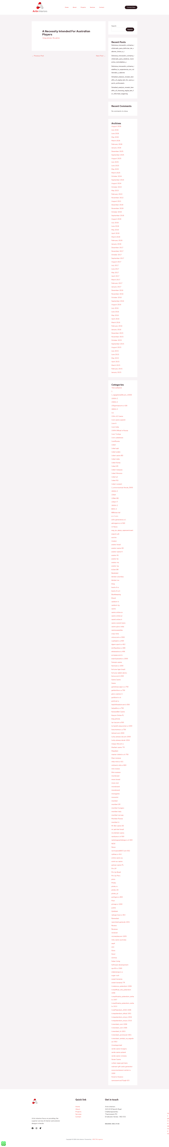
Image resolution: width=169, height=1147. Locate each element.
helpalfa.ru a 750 (117, 708)
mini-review (115, 769)
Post (113, 901)
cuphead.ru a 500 (117, 641)
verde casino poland (118, 1052)
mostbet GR (115, 804)
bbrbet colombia (117, 577)
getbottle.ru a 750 (118, 690)
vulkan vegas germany (119, 1063)
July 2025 (115, 162)
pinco (113, 879)
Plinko (113, 883)
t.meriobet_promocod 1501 (121, 1035)
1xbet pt (114, 477)
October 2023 (116, 187)
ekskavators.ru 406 (118, 651)
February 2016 (116, 326)
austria (113, 537)
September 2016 (117, 301)
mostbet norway (117, 815)
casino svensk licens (118, 623)
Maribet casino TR (118, 747)
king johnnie (47, 38)
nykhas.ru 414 (116, 854)
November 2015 (117, 337)
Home (66, 7)
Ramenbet (115, 918)
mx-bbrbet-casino (117, 833)
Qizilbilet (114, 911)
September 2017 (117, 258)
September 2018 (117, 215)
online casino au (117, 858)
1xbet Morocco (116, 473)
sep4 (113, 943)
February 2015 (116, 369)
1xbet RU (114, 480)
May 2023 (115, 190)
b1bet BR (114, 570)
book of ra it (115, 591)
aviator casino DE (117, 548)
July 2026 (115, 130)
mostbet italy (116, 811)
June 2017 (115, 269)
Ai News (114, 527)
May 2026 (115, 137)
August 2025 (116, 158)
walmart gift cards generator (121, 1067)
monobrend (115, 790)
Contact (101, 7)
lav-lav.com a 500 (117, 722)
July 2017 (115, 265)
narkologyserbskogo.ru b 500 (122, 840)
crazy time (115, 634)
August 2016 (116, 305)
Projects (83, 7)
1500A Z (114, 402)
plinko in (114, 886)
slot (112, 947)
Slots (113, 951)
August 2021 (116, 201)
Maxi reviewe (116, 758)
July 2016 (115, 308)
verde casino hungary (119, 1049)
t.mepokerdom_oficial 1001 (121, 1013)
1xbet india (115, 459)
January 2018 (116, 244)
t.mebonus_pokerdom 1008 (121, 986)
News (113, 847)
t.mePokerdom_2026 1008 (121, 1010)
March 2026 (115, 141)
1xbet (113, 445)
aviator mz (115, 562)
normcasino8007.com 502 (120, 851)
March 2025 (115, 173)
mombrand (115, 776)
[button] (131, 7)
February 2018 (116, 240)
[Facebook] (32, 1128)
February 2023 (116, 194)
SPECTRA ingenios (97, 1139)
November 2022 (117, 198)
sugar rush (115, 975)
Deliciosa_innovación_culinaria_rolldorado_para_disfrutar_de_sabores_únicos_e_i (122, 48)
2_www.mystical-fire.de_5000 (122, 488)
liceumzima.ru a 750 (118, 730)
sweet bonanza (116, 979)
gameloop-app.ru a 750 (120, 687)
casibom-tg (115, 605)
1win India (115, 427)
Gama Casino (116, 680)
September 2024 (117, 180)
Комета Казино (117, 1077)
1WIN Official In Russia (119, 430)
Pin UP (113, 868)
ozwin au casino (117, 861)
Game (113, 683)
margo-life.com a (117, 744)
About (74, 7)
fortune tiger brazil (118, 669)
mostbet (114, 801)
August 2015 (116, 347)
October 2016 (116, 297)
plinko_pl (114, 893)
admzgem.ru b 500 (118, 523)
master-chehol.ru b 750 (120, 754)
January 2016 (116, 330)
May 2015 (115, 358)
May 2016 (115, 315)
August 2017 (116, 262)
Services (92, 7)
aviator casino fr (117, 552)
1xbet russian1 (116, 484)
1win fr (114, 423)
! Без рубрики (116, 388)
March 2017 (115, 280)
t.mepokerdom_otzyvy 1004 (121, 1017)
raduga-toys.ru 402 (118, 915)
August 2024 (116, 183)
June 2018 (115, 226)
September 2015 (117, 344)
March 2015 (115, 365)
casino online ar (116, 616)
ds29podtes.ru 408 (118, 648)
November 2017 (117, 251)
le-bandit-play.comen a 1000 (121, 726)
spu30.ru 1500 (116, 968)
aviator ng (115, 566)
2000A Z (114, 491)
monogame (115, 794)
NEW (113, 844)
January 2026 (116, 148)
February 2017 (116, 283)
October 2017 (116, 255)
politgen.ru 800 (117, 897)
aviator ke (114, 559)
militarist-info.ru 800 (118, 765)
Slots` (113, 954)
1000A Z (114, 398)
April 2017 (115, 276)
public (113, 908)
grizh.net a (115, 701)
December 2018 (117, 205)
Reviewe (114, 929)
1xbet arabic (115, 452)
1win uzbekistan (117, 438)
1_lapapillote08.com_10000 (121, 395)
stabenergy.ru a (117, 972)
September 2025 (117, 155)
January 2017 (116, 287)
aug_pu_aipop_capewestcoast (122, 530)
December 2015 (117, 333)
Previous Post (38, 56)
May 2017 (115, 273)
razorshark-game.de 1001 (120, 922)
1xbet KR (114, 466)
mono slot (115, 783)
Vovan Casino (116, 1059)
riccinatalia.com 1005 (119, 936)
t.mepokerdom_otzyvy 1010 (121, 1021)
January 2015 (116, 372)
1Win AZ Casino (117, 416)
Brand (113, 598)
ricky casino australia (118, 940)
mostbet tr (115, 822)
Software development (119, 965)
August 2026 (116, 126)
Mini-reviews (116, 772)
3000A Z (114, 505)
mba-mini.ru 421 (117, 762)
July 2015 (115, 351)
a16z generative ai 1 (118, 520)
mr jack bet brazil (117, 829)
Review (114, 926)
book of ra (115, 587)
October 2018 (116, 212)
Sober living (115, 961)
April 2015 (115, 362)
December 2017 (117, 248)
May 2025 (115, 169)
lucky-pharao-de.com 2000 (121, 737)
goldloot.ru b (116, 697)
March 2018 (115, 237)
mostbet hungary (117, 808)
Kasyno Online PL (117, 715)
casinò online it (116, 619)
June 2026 (115, 133)
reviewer (114, 933)
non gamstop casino (168, 1123)
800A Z (114, 509)
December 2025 (117, 151)
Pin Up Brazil (116, 872)
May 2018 (115, 230)
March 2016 (115, 322)
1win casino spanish (118, 420)
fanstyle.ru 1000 (117, 666)
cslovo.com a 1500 (118, 637)
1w (112, 413)
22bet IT (114, 502)
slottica (114, 958)
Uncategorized (116, 1045)
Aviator (114, 541)
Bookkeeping (116, 594)
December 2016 (117, 290)
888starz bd (115, 512)
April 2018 (115, 233)
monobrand (115, 787)
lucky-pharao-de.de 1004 (120, 740)
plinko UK (114, 890)
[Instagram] (36, 1128)
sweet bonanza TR (118, 983)
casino (113, 609)
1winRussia (115, 441)
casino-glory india (117, 627)
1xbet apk (115, 448)
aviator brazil (116, 545)
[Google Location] (40, 1128)
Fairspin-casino (116, 662)
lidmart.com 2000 (117, 733)
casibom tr (115, 602)
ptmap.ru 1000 (116, 904)
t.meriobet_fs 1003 (118, 1031)
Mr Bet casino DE (117, 826)
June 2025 (115, 166)
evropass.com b (116, 655)
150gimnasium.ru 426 (119, 406)
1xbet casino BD (117, 455)
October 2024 (116, 176)
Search (113, 26)
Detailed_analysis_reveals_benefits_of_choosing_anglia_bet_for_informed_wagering (122, 90)
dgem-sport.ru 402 (118, 644)
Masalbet (114, 751)
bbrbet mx (115, 580)
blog (113, 584)
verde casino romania (118, 1056)
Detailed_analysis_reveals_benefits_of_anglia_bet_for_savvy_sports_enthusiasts (122, 80)
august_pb (115, 534)
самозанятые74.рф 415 (120, 1080)
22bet (113, 495)
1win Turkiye (116, 434)
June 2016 (115, 312)
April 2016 (115, 319)
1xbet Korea (115, 463)
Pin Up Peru (115, 876)
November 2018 (117, 208)
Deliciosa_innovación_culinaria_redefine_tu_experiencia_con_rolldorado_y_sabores (122, 69)
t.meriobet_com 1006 (119, 1024)
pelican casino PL (117, 865)
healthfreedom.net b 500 (120, 705)
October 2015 (116, 340)
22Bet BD (115, 498)
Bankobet (114, 573)
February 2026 (116, 144)
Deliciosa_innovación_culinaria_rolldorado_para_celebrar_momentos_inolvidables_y (122, 59)
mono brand (115, 779)
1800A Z (114, 409)
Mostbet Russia (117, 819)
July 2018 (115, 223)
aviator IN (114, 555)
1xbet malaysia (116, 470)
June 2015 (115, 354)
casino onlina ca (116, 612)
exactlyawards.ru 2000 (119, 659)
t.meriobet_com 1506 (119, 1028)
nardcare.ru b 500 (117, 836)
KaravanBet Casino (118, 712)
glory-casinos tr (117, 694)
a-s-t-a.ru (114, 516)
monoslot (114, 797)
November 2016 (117, 294)
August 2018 (116, 219)
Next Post (100, 56)
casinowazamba (117, 630)
